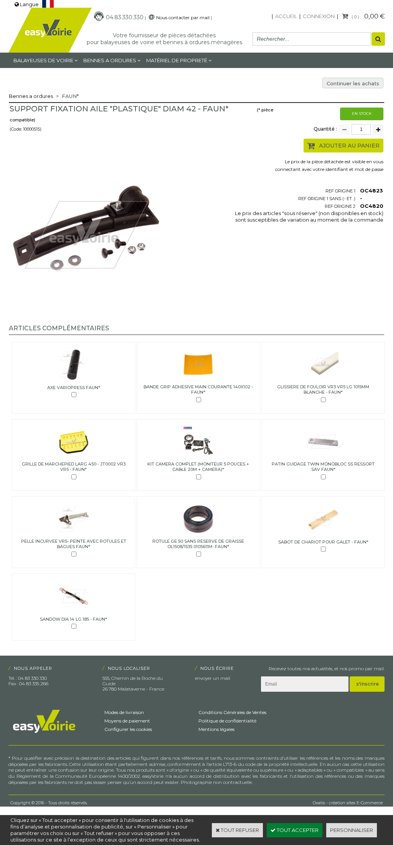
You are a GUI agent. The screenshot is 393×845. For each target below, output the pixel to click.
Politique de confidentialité (227, 721)
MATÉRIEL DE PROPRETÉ (176, 60)
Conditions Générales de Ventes (232, 712)
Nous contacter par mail (183, 17)
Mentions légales (216, 729)
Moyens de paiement (127, 721)
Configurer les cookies (128, 729)
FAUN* (70, 96)
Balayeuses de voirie (43, 60)
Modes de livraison (124, 712)
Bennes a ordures (109, 60)
